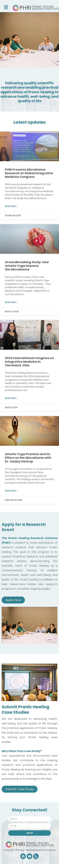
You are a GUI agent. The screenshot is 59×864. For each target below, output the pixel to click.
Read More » (11, 206)
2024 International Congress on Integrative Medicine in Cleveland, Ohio (29, 361)
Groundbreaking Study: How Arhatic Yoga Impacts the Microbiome (27, 265)
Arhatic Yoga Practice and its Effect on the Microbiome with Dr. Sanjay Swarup (28, 457)
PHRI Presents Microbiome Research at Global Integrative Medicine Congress (29, 173)
